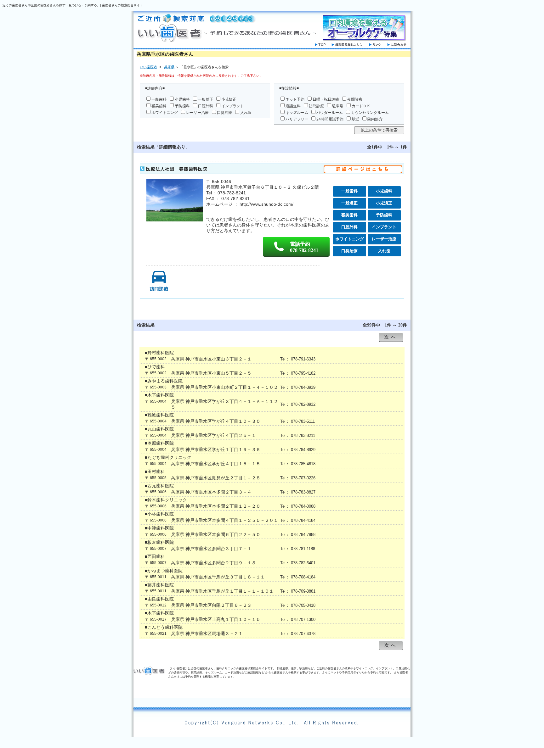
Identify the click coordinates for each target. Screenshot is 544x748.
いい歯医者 (148, 67)
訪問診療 (316, 106)
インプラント (232, 106)
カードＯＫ (361, 106)
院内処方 (374, 119)
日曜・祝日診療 (326, 99)
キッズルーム (297, 112)
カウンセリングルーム (370, 112)
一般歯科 (159, 99)
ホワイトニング (164, 112)
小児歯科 (182, 99)
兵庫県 (169, 67)
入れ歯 (246, 112)
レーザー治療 (197, 112)
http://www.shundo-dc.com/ (266, 204)
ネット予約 (295, 99)
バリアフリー (297, 119)
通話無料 (293, 106)
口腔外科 (205, 106)
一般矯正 (205, 99)
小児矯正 (228, 99)
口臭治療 (224, 112)
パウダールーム (329, 112)
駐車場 (337, 106)
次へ (391, 337)
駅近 (355, 119)
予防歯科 (182, 106)
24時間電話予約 (329, 119)
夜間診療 (354, 99)
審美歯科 (159, 106)
